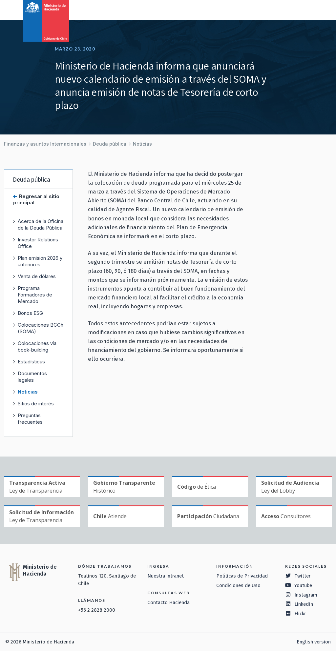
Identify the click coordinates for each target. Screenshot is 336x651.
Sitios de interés (36, 403)
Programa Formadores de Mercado (35, 294)
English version (314, 642)
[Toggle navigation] (304, 9)
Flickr (300, 614)
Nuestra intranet (165, 576)
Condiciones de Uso (238, 585)
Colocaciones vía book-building (37, 346)
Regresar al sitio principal (36, 199)
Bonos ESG (30, 313)
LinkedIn (303, 604)
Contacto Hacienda (168, 602)
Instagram (305, 595)
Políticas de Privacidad (242, 576)
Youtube (303, 585)
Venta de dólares (37, 276)
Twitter (302, 576)
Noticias (142, 144)
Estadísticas (31, 361)
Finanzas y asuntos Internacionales (45, 144)
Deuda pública (109, 144)
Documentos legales (32, 376)
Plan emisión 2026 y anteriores (40, 261)
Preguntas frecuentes (30, 418)
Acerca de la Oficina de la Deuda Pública (40, 224)
